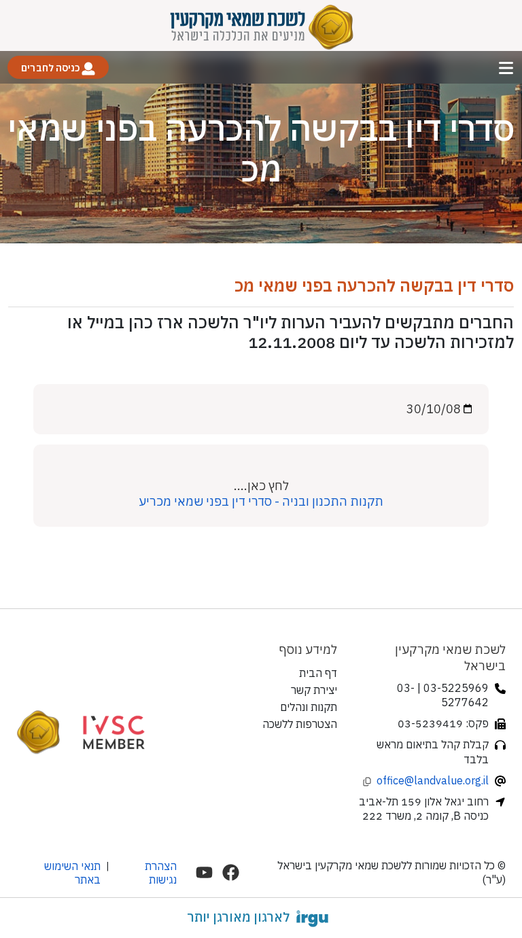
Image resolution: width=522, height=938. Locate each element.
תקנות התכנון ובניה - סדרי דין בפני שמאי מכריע (261, 501)
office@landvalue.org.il (433, 780)
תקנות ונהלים (308, 707)
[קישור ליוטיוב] (204, 872)
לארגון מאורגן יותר (238, 917)
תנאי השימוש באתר (72, 872)
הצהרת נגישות (161, 872)
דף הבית (318, 673)
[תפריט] (506, 67)
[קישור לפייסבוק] (230, 872)
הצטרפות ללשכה (299, 724)
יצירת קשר (314, 690)
